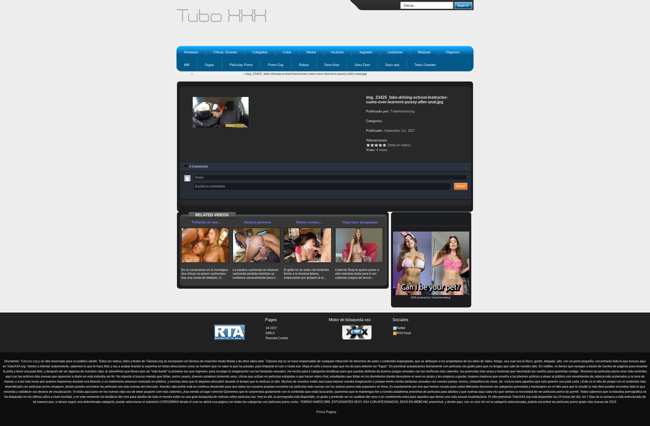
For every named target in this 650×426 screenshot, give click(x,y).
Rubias (304, 65)
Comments (198, 166)
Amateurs (191, 52)
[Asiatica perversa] (256, 245)
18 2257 (271, 328)
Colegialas (260, 52)
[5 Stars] (384, 145)
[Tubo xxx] (265, 17)
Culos (287, 52)
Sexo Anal (331, 65)
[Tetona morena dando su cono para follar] (308, 245)
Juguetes (365, 52)
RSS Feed (404, 333)
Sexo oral (392, 65)
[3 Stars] (376, 145)
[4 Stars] (380, 145)
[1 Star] (368, 145)
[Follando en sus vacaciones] (205, 245)
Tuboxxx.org (29, 361)
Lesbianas (395, 52)
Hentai (311, 52)
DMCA (270, 333)
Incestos (337, 52)
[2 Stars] (372, 145)
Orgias (209, 65)
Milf (186, 65)
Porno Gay (276, 65)
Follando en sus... (206, 222)
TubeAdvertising (440, 297)
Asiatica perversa (257, 222)
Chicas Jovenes (225, 52)
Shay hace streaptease (360, 222)
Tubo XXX (183, 74)
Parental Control (277, 338)
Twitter (401, 328)
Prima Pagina (326, 412)
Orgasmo (452, 52)
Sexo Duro (362, 65)
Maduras (424, 52)
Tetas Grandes (425, 65)
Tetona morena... (309, 222)
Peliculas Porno (241, 65)
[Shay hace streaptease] (359, 245)
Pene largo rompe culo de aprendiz (218, 74)
